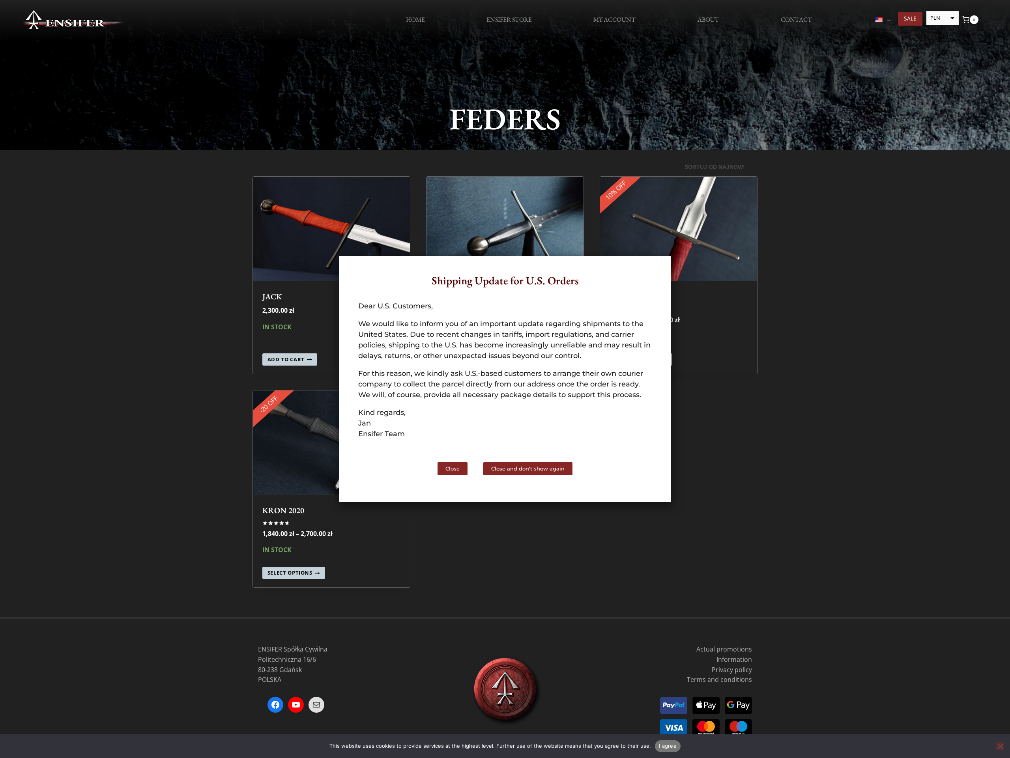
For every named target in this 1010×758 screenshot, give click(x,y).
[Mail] (316, 705)
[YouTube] (296, 705)
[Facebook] (275, 705)
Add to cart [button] (286, 359)
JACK (272, 296)
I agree (668, 746)
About (708, 19)
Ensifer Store (509, 19)
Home (415, 19)
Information (734, 659)
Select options (289, 573)
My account (614, 19)
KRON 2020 (283, 510)
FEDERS (505, 118)
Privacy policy (732, 669)
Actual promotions (724, 649)
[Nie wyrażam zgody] (1000, 746)
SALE (910, 18)
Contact (796, 19)
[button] (658, 269)
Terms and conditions (719, 679)
